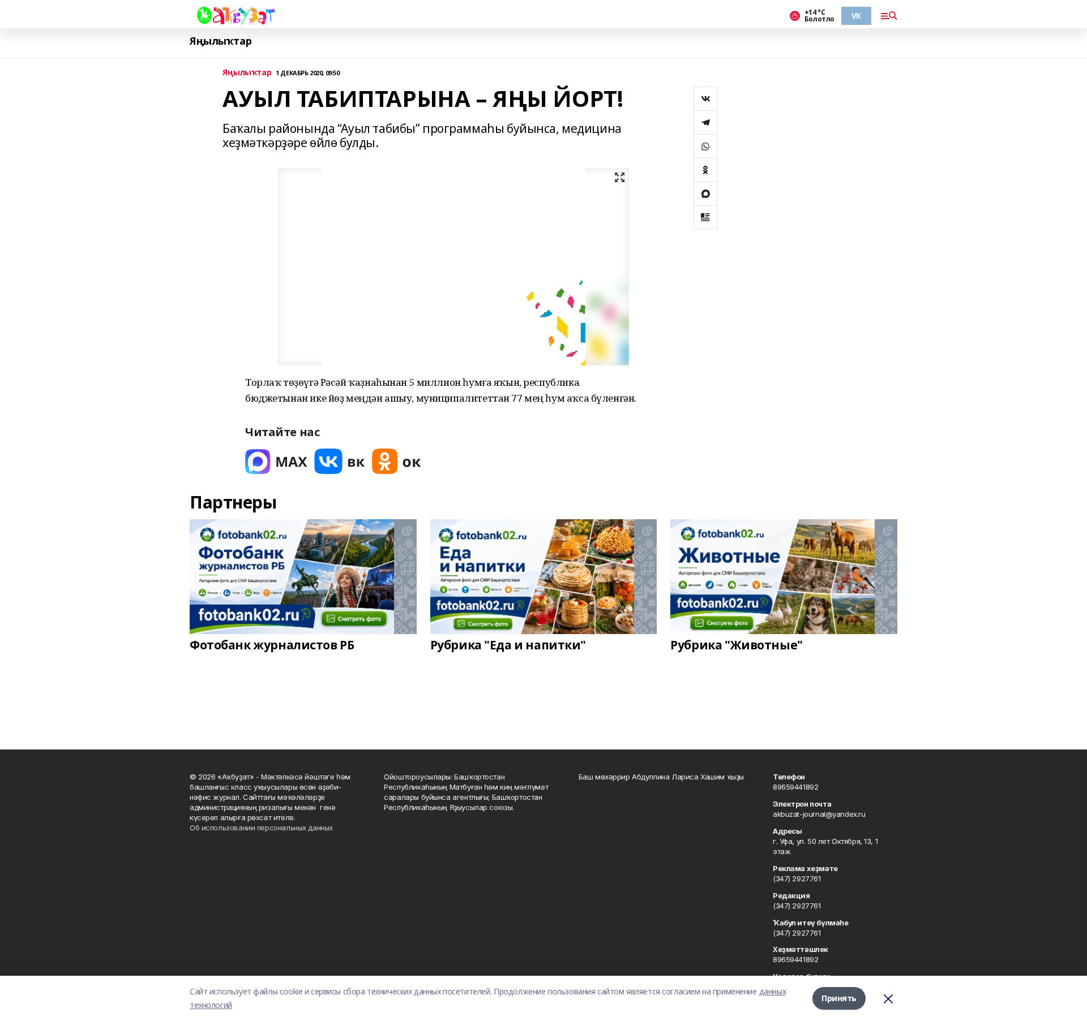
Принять (839, 998)
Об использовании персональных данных (261, 827)
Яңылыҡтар (220, 41)
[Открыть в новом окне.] (276, 461)
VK (856, 15)
